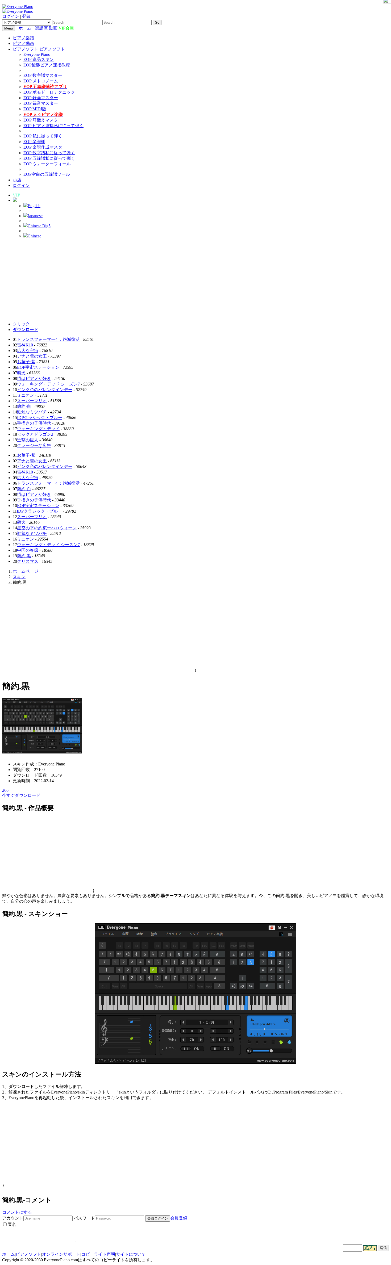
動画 (53, 28)
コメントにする (17, 1212)
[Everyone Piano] (17, 6)
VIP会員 (66, 28)
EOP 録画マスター (40, 97)
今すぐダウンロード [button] (21, 795)
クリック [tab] (21, 324)
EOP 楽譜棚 (34, 141)
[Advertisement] (195, 280)
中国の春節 (27, 550)
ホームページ (25, 571)
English (34, 205)
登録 (26, 16)
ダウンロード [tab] (25, 329)
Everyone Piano (36, 54)
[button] (15, 200)
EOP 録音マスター (40, 103)
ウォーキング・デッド (38, 428)
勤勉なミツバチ (32, 412)
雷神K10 (25, 345)
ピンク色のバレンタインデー (44, 389)
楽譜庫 (41, 28)
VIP (16, 195)
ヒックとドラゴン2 (35, 434)
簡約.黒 (24, 556)
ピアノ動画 (23, 43)
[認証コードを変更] (370, 1248)
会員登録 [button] (178, 1218)
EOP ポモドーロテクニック (49, 92)
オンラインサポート (61, 1254)
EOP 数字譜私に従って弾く (49, 152)
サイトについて (131, 1254)
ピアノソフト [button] (26, 49)
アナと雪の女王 (32, 356)
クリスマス (27, 561)
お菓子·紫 (26, 361)
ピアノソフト (28, 1254)
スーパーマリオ (32, 401)
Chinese (34, 236)
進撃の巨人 (27, 440)
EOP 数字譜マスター (42, 75)
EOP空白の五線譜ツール (46, 174)
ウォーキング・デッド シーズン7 (48, 384)
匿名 (11, 1224)
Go (157, 22)
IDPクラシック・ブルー (39, 417)
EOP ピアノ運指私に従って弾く (53, 125)
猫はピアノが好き (34, 378)
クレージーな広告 (34, 445)
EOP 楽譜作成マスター (44, 147)
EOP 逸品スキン (38, 59)
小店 (17, 180)
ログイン (10, 16)
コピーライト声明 (98, 1254)
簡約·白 (24, 406)
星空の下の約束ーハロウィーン (47, 528)
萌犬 (21, 373)
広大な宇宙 (27, 350)
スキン (19, 577)
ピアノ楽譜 (23, 38)
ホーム (25, 28)
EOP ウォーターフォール (47, 164)
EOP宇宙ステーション (38, 367)
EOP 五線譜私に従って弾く (49, 158)
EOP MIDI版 (34, 109)
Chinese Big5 (39, 226)
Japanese (35, 215)
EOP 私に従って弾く (42, 136)
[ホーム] (33, 28)
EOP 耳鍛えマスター (42, 120)
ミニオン (25, 395)
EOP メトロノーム (40, 81)
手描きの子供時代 (34, 423)
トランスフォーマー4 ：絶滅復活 (48, 339)
